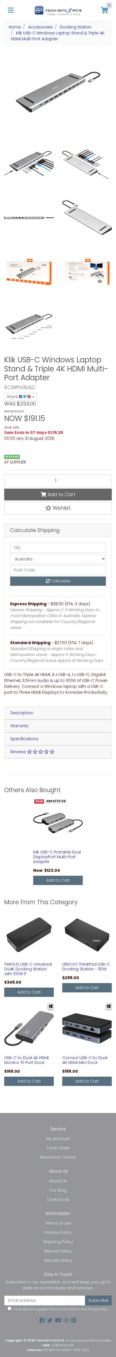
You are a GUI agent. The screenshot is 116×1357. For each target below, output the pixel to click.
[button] (58, 508)
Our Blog (58, 1190)
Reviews (18, 752)
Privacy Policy (58, 1232)
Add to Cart (60, 494)
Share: (13, 396)
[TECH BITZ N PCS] (58, 10)
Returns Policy (58, 1251)
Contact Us (58, 1199)
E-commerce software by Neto (88, 1340)
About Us (58, 1181)
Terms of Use (58, 1223)
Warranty (19, 726)
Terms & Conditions (65, 1309)
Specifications (24, 739)
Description (21, 713)
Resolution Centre (58, 1157)
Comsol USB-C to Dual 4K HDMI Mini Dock (84, 1060)
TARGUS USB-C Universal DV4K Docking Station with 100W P (28, 969)
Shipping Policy (58, 1242)
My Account (58, 1138)
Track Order (58, 1148)
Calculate (60, 581)
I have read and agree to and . (59, 1309)
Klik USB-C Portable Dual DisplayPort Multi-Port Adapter (57, 856)
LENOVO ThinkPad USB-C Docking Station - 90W (86, 966)
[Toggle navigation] (10, 10)
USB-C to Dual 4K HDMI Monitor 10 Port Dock (26, 1060)
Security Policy (58, 1260)
